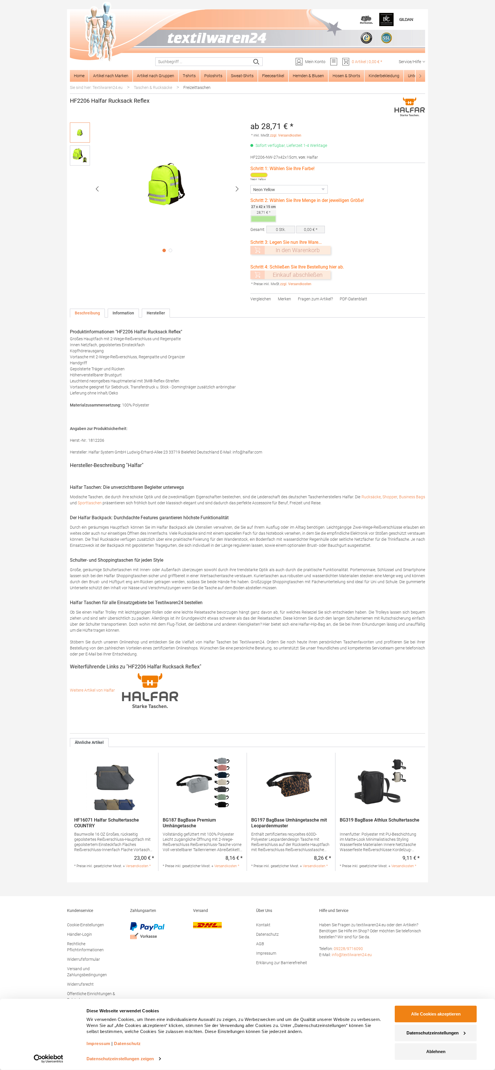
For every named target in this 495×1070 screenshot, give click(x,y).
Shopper (389, 497)
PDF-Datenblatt (353, 299)
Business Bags (412, 497)
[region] (157, 188)
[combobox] (203, 61)
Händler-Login (79, 934)
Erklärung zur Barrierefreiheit (281, 962)
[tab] (87, 313)
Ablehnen (435, 1051)
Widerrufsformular (83, 959)
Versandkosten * (138, 866)
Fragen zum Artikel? (315, 299)
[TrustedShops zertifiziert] (366, 38)
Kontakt (263, 925)
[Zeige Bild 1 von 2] (164, 250)
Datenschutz (267, 934)
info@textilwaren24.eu (352, 954)
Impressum (266, 953)
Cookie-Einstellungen (85, 925)
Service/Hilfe (410, 61)
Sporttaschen (90, 503)
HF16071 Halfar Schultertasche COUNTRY (106, 822)
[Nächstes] (237, 189)
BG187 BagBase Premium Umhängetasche (189, 822)
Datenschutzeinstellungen (432, 1032)
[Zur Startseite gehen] (247, 32)
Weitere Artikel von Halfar (93, 690)
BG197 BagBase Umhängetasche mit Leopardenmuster (289, 822)
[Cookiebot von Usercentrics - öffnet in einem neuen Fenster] (48, 1059)
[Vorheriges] (97, 189)
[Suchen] (256, 61)
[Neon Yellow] (259, 175)
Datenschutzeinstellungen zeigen (120, 1058)
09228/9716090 (348, 948)
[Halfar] (409, 107)
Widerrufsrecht (80, 984)
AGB (260, 943)
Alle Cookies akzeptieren (436, 1013)
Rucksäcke (371, 497)
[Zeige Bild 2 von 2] (170, 250)
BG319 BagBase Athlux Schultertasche (379, 820)
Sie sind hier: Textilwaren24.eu (96, 87)
